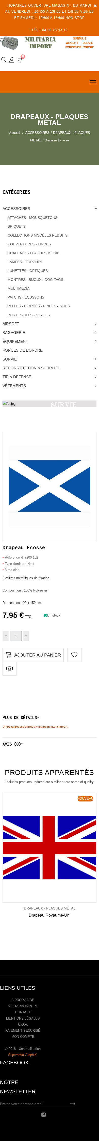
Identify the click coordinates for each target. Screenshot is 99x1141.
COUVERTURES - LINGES (29, 244)
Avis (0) (12, 744)
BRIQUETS (17, 226)
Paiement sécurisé (22, 1030)
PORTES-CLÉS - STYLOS (29, 315)
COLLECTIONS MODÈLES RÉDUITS (38, 235)
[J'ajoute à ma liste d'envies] (74, 655)
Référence (12, 557)
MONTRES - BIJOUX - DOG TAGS (35, 280)
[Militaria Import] (49, 43)
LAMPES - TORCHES (25, 262)
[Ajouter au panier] (42, 848)
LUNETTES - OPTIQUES (28, 271)
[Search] (4, 60)
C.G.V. (23, 1024)
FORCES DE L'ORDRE (23, 350)
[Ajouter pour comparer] (9, 669)
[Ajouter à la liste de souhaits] (25, 848)
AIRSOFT (11, 324)
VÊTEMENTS (14, 386)
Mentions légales (23, 1018)
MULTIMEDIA (18, 288)
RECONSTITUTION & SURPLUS (31, 368)
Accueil (14, 133)
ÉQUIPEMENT (15, 341)
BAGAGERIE (14, 332)
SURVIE (10, 359)
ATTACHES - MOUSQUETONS (32, 218)
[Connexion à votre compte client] (11, 60)
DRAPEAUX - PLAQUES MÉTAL (33, 253)
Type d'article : (15, 564)
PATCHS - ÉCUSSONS (26, 297)
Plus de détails (20, 717)
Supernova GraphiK (22, 1055)
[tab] (49, 717)
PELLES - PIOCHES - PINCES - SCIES (39, 306)
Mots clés (12, 570)
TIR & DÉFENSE (17, 377)
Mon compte (22, 1037)
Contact (23, 1012)
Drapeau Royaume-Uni (50, 915)
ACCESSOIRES (16, 208)
